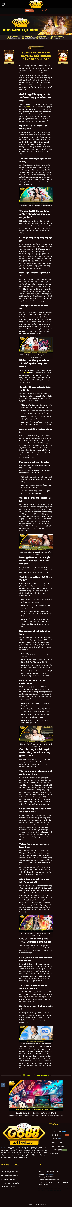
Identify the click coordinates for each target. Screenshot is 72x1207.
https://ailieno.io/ (50, 1174)
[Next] (68, 26)
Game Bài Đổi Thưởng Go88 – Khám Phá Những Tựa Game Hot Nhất (36, 1113)
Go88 (3, 1148)
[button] (3, 4)
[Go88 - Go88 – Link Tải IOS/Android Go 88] (36, 4)
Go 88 (26, 373)
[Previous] (4, 26)
